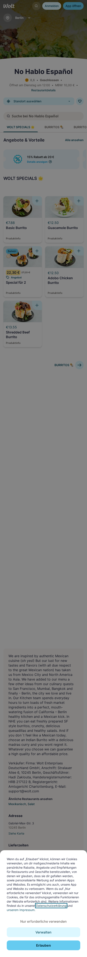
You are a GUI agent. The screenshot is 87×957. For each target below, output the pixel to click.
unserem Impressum (21, 910)
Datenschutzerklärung (51, 905)
